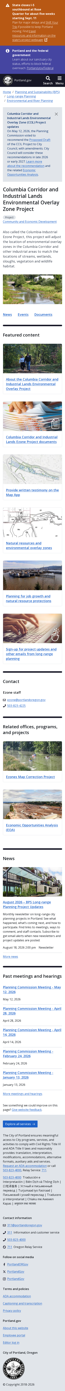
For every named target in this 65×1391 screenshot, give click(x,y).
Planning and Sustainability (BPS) (37, 92)
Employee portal (14, 1335)
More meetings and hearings (22, 1094)
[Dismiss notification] (56, 114)
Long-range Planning (21, 96)
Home (7, 92)
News (7, 314)
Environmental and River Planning (30, 101)
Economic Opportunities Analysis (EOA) (32, 827)
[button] (48, 80)
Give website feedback (27, 1110)
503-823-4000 (12, 1170)
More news (10, 957)
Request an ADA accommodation (25, 1166)
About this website (15, 1328)
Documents (43, 314)
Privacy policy (12, 1311)
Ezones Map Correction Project (30, 777)
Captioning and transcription (22, 1303)
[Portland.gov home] (17, 80)
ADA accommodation (17, 1296)
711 (44, 1170)
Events (23, 314)
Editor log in (11, 1342)
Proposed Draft (39, 140)
